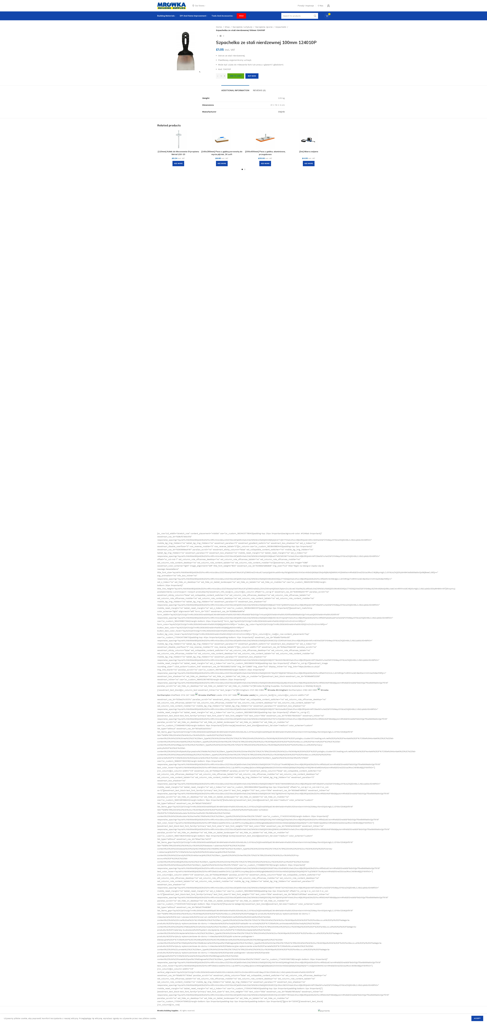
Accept (477, 1018)
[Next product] (223, 35)
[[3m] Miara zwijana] (308, 139)
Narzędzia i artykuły (242, 27)
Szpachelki (280, 27)
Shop (227, 27)
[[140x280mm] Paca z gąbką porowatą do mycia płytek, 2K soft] (221, 139)
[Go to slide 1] (242, 169)
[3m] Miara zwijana (308, 151)
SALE (241, 16)
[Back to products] (220, 35)
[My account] (328, 5)
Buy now (252, 76)
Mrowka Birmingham (278, 690)
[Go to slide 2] (244, 169)
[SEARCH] (315, 16)
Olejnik (281, 112)
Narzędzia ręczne (264, 27)
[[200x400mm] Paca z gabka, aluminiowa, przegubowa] (265, 139)
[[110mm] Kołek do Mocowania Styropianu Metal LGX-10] (178, 139)
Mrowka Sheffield (206, 695)
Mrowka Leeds (247, 695)
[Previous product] (217, 35)
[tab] (235, 89)
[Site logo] (171, 5)
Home (219, 27)
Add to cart (236, 76)
